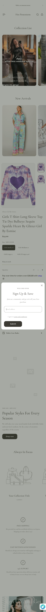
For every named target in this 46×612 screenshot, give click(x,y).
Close (33, 324)
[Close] (42, 285)
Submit (13, 324)
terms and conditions (20, 317)
